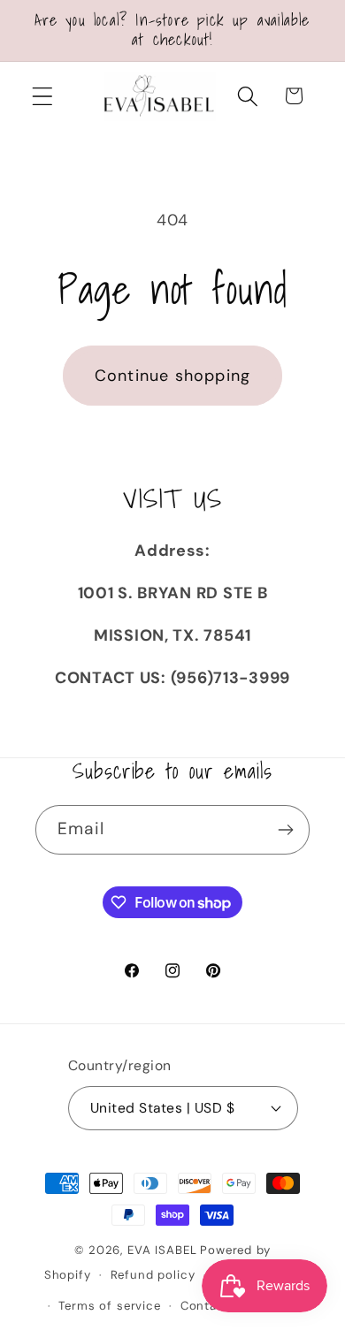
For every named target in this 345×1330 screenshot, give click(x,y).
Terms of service (109, 1305)
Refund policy (153, 1274)
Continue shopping (172, 375)
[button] (42, 95)
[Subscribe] (285, 830)
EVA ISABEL (161, 1250)
